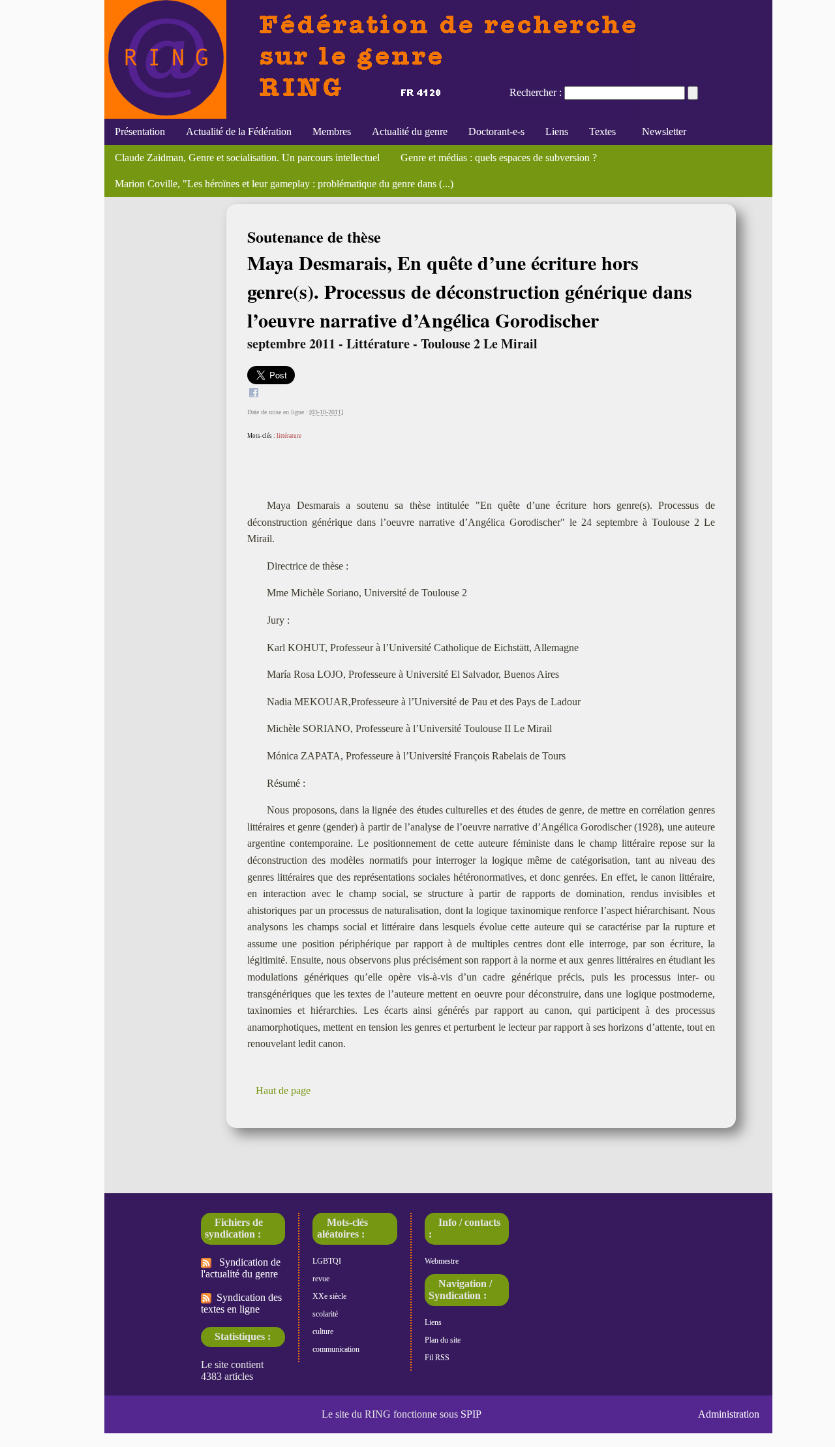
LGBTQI (326, 1261)
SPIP (471, 1414)
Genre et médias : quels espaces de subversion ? (499, 157)
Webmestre (442, 1261)
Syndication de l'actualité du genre (241, 1268)
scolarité (325, 1313)
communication (335, 1349)
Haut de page (283, 1090)
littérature (289, 436)
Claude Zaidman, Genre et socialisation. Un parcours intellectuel (247, 157)
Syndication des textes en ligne (241, 1303)
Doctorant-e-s (496, 131)
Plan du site (443, 1340)
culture (322, 1331)
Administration (728, 1414)
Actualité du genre (410, 131)
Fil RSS (437, 1357)
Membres (331, 131)
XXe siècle (329, 1296)
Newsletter (661, 131)
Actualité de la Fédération (239, 131)
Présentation (140, 131)
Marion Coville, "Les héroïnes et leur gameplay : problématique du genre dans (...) (284, 183)
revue (320, 1278)
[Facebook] (254, 394)
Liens (556, 131)
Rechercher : (535, 92)
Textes (602, 131)
